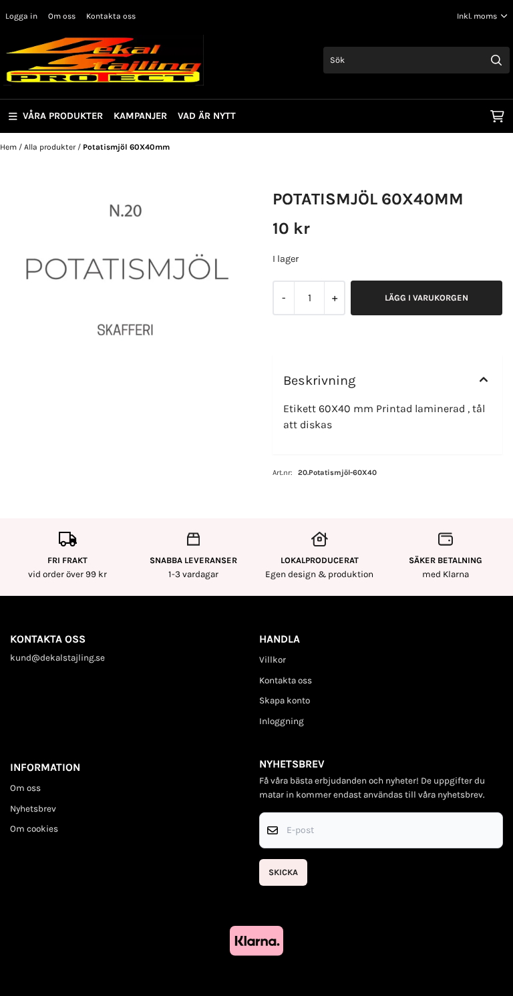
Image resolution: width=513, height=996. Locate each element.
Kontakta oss (111, 16)
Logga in (21, 16)
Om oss (61, 16)
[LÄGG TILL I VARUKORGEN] (426, 298)
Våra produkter (63, 116)
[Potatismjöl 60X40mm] (125, 270)
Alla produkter (50, 147)
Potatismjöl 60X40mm (126, 147)
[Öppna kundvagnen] (497, 116)
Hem (9, 147)
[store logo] (103, 60)
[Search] (496, 60)
